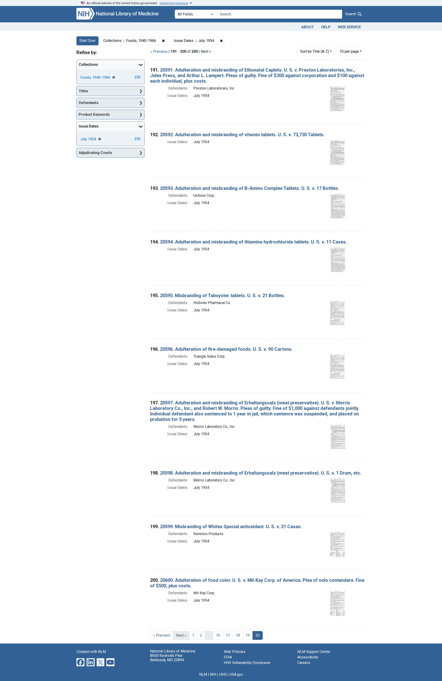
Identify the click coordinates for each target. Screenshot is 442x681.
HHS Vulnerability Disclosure (247, 663)
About (307, 27)
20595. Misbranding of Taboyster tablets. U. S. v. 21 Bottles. (222, 295)
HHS (223, 674)
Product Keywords (94, 114)
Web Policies (234, 651)
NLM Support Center (313, 651)
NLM (203, 674)
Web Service (349, 27)
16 (218, 635)
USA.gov (236, 674)
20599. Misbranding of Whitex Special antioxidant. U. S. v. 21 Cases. (231, 526)
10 (349, 51)
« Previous (159, 51)
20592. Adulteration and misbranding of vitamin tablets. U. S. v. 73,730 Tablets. (242, 134)
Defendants (89, 103)
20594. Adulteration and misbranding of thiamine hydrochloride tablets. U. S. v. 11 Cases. (253, 242)
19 (248, 635)
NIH (213, 674)
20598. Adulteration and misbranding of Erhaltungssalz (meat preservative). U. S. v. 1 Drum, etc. (260, 473)
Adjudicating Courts (95, 153)
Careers (303, 663)
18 (238, 635)
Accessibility (307, 657)
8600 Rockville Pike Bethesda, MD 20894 (167, 657)
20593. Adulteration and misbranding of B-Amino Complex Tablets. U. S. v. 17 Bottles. (249, 188)
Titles (83, 91)
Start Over (87, 40)
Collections (88, 64)
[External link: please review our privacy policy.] (80, 662)
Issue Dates (89, 126)
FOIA (228, 657)
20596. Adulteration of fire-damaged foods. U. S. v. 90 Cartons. (226, 349)
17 (228, 635)
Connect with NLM (91, 651)
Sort (314, 51)
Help (326, 27)
